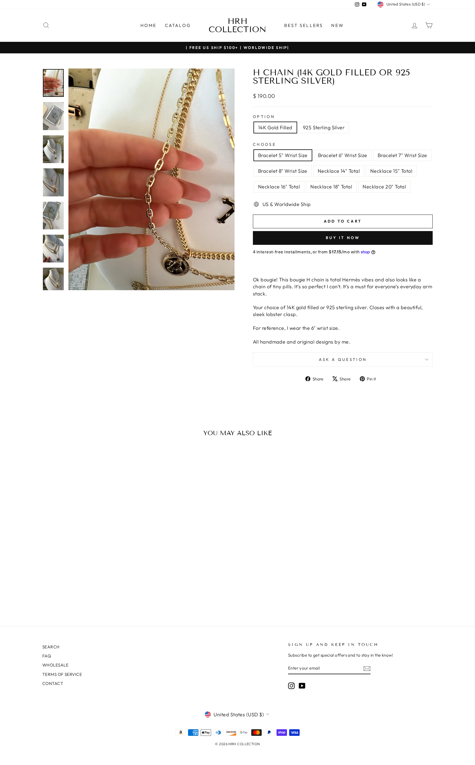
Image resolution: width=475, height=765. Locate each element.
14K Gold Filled (275, 127)
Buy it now (343, 237)
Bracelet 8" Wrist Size (282, 171)
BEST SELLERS (303, 25)
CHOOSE (264, 144)
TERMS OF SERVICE (62, 674)
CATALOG (178, 25)
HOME (148, 25)
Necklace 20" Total (384, 186)
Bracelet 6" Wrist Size (342, 155)
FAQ (46, 656)
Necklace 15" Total (391, 171)
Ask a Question (343, 359)
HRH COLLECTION (237, 25)
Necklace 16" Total (279, 186)
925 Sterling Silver (324, 127)
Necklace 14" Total (339, 171)
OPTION (264, 116)
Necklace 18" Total (331, 186)
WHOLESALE (55, 665)
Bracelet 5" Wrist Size (283, 155)
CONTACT (52, 683)
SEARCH (51, 646)
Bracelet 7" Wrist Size (402, 155)
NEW (337, 25)
